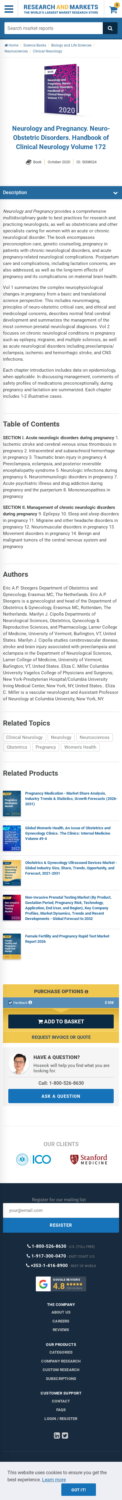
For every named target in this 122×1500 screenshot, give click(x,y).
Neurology (61, 737)
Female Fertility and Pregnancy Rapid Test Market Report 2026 (67, 939)
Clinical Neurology (24, 737)
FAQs (61, 1410)
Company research (61, 1361)
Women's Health (80, 747)
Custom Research (61, 1370)
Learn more (54, 1480)
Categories (61, 1352)
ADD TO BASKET (61, 1021)
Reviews (61, 1330)
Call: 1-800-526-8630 (61, 1083)
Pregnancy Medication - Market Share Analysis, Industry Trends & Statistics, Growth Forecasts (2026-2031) (71, 798)
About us (61, 1312)
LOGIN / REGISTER (60, 1418)
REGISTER (61, 1225)
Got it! (78, 1490)
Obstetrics (17, 747)
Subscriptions (61, 1378)
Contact (61, 1401)
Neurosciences (95, 737)
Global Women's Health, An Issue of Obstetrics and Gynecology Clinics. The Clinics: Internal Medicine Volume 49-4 (67, 833)
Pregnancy (46, 747)
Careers (60, 1321)
